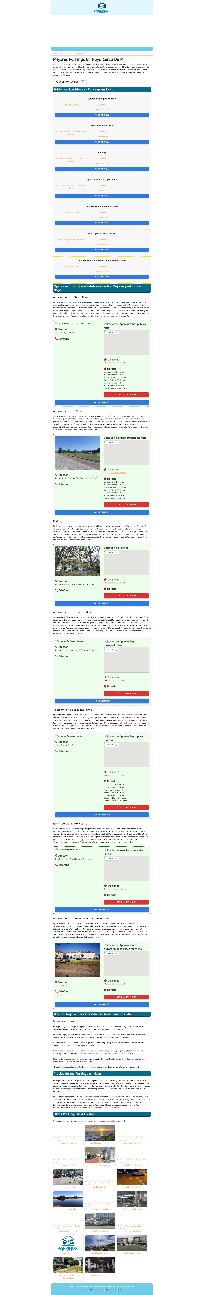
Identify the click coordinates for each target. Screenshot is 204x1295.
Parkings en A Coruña (72, 53)
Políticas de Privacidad (97, 1290)
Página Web (102, 105)
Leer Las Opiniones (116, 363)
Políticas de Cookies (111, 1290)
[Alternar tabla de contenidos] (81, 82)
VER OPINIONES (102, 115)
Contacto (121, 1290)
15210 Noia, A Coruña (70, 212)
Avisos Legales (84, 1290)
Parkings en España (58, 53)
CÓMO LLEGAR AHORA (126, 395)
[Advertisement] (102, 31)
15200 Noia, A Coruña (70, 105)
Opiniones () (102, 109)
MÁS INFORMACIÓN (102, 402)
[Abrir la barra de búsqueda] (54, 49)
